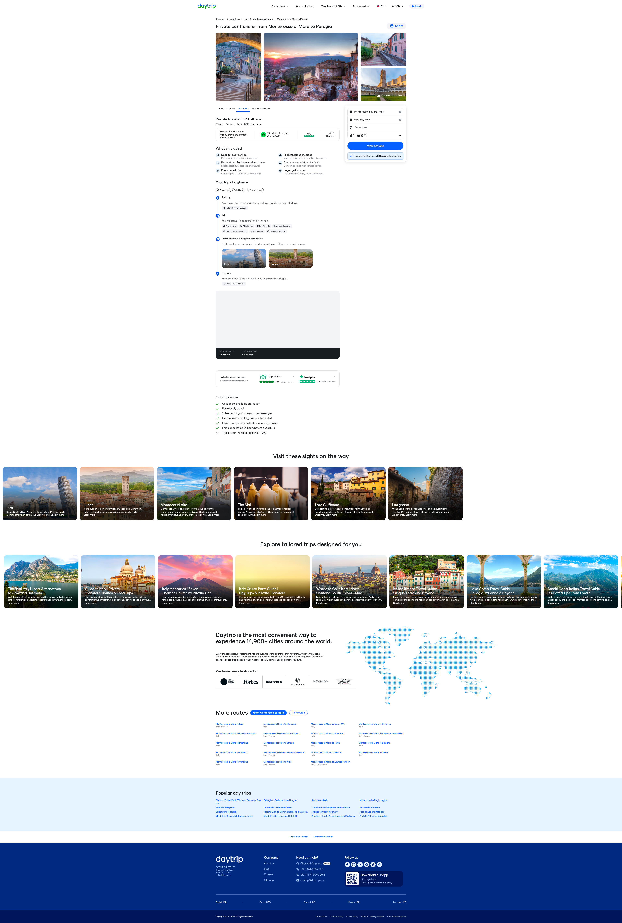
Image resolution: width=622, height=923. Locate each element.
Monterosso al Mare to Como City (328, 724)
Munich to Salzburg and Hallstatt (280, 816)
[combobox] (375, 112)
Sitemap (269, 880)
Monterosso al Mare (263, 19)
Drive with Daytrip (299, 836)
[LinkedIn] (360, 864)
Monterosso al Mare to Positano (232, 742)
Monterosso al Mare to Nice (277, 761)
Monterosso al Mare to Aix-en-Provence (283, 752)
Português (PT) (399, 902)
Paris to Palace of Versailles (373, 816)
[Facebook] (347, 864)
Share (399, 25)
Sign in (418, 6)
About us (269, 863)
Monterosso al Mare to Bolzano (374, 742)
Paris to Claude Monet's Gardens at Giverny (286, 811)
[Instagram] (353, 864)
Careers (268, 874)
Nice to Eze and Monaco (372, 811)
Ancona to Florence (370, 807)
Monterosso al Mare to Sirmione (375, 724)
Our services (278, 6)
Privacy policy (352, 916)
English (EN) (221, 902)
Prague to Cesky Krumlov (325, 811)
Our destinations (305, 6)
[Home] (207, 6)
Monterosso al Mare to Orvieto (231, 752)
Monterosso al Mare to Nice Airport (281, 733)
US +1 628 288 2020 (311, 869)
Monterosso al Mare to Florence (279, 724)
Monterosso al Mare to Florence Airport (236, 733)
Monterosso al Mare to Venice (326, 752)
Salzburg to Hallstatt (226, 811)
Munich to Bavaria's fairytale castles (234, 816)
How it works (226, 108)
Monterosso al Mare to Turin (325, 742)
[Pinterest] (366, 864)
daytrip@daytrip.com (312, 880)
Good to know (261, 108)
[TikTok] (373, 864)
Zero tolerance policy (396, 916)
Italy (246, 19)
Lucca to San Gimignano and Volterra (331, 807)
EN (382, 6)
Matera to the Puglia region (373, 800)
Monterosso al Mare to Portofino (327, 733)
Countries (235, 19)
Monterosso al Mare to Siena (373, 752)
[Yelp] (379, 864)
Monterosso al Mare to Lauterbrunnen (330, 761)
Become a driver (362, 6)
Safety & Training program (372, 916)
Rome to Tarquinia (225, 807)
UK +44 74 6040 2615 (312, 874)
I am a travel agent (323, 836)
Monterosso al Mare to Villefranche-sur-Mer (381, 733)
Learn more (58, 514)
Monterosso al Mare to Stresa (278, 742)
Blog (266, 868)
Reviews (243, 108)
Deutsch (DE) (309, 902)
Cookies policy (336, 916)
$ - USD (396, 6)
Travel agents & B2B (331, 6)
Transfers (220, 19)
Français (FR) (354, 902)
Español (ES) (265, 902)
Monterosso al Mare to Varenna (232, 761)
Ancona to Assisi (320, 800)
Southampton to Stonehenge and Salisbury (333, 816)
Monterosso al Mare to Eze (229, 724)
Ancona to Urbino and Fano (278, 807)
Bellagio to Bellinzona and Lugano (281, 800)
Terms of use (321, 916)
